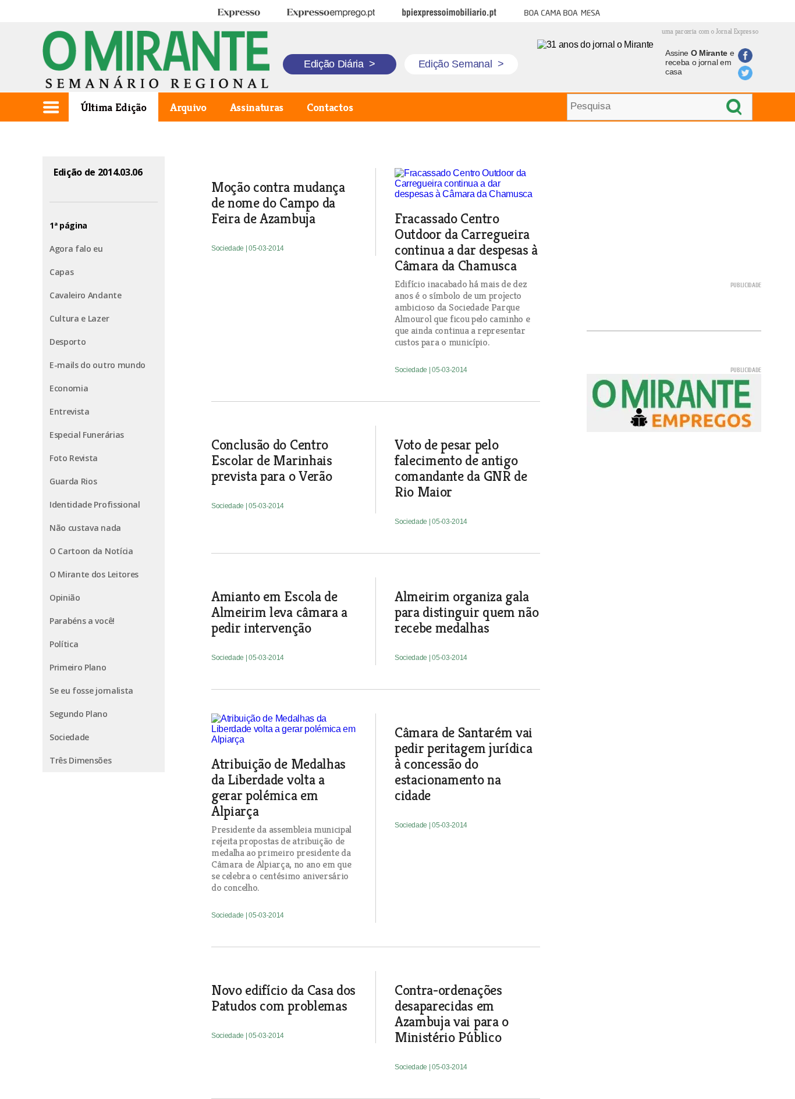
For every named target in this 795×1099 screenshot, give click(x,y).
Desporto (67, 341)
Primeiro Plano (78, 667)
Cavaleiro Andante (85, 295)
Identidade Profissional (94, 504)
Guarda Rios (73, 481)
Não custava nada (85, 527)
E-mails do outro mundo (97, 364)
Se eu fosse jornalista (91, 690)
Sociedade (69, 737)
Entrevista (69, 411)
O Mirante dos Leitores (94, 574)
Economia (68, 388)
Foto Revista (73, 457)
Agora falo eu (76, 248)
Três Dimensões (80, 760)
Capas (61, 271)
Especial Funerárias (86, 434)
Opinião (64, 597)
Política (63, 644)
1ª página (68, 225)
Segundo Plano (78, 713)
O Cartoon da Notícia (91, 550)
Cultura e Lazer (79, 318)
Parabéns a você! (82, 620)
